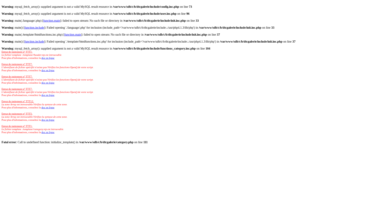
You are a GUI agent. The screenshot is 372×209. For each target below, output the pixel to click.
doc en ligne (47, 58)
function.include (34, 27)
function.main (51, 20)
